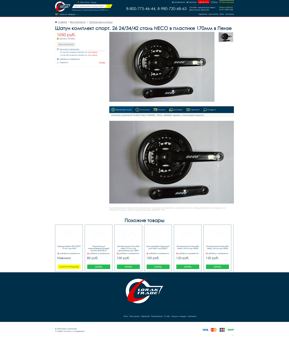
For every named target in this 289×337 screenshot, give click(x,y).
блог (222, 14)
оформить (203, 2)
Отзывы (102, 62)
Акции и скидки (178, 316)
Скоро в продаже (69, 267)
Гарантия (202, 14)
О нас (167, 316)
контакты (229, 14)
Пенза (93, 2)
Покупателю (157, 316)
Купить (98, 267)
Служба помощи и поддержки (70, 331)
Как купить (213, 14)
